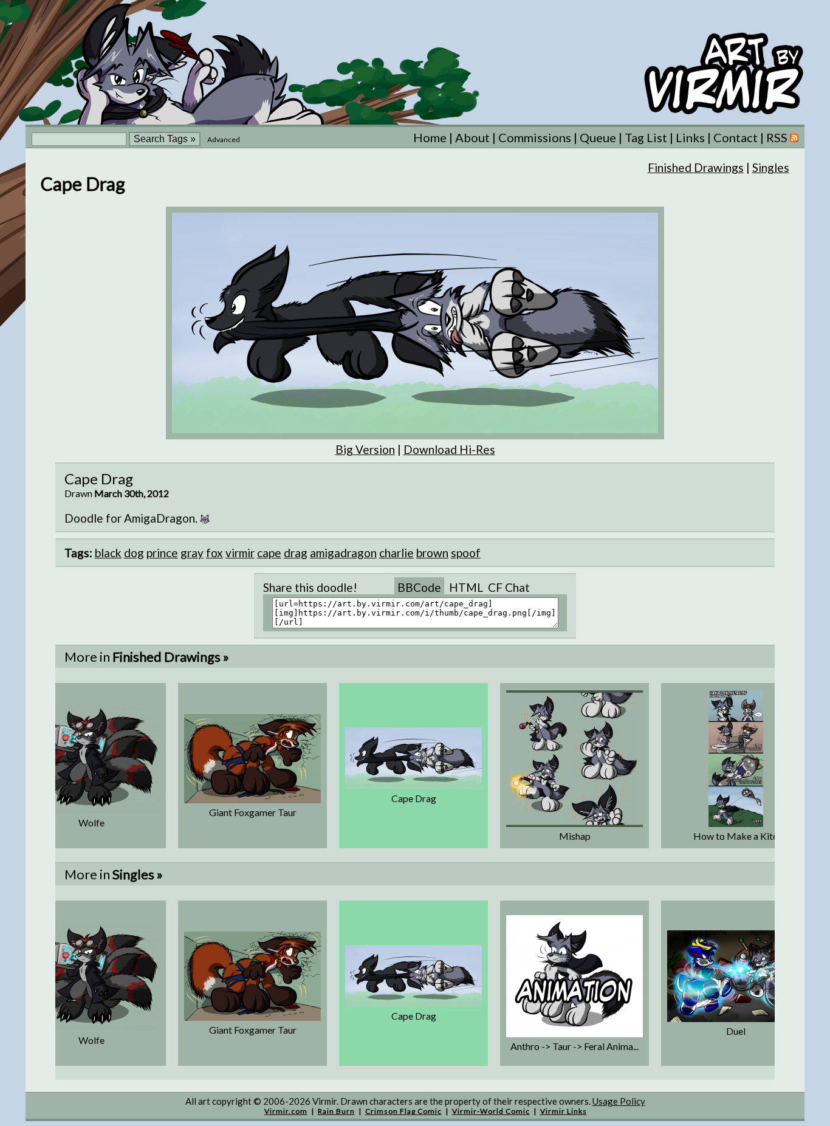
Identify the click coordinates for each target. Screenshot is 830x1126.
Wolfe (91, 822)
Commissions (534, 137)
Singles (770, 167)
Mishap (575, 836)
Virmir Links (563, 1111)
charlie (396, 553)
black (108, 553)
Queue (598, 137)
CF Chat (509, 587)
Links (690, 137)
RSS (778, 137)
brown (432, 553)
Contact (735, 137)
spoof (466, 553)
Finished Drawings (696, 167)
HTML (466, 587)
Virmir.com (285, 1111)
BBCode (419, 587)
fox (214, 553)
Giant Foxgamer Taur (253, 812)
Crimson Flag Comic (403, 1111)
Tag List (646, 137)
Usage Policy (618, 1101)
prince (162, 553)
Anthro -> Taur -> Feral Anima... (574, 1046)
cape (269, 553)
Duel (736, 1031)
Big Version (365, 449)
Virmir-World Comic (491, 1111)
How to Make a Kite (735, 836)
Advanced (223, 139)
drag (295, 553)
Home (430, 137)
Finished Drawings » (170, 656)
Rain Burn (336, 1111)
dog (134, 553)
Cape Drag (413, 798)
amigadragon (343, 553)
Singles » (137, 874)
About (472, 137)
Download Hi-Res (449, 449)
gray (192, 553)
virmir (240, 553)
